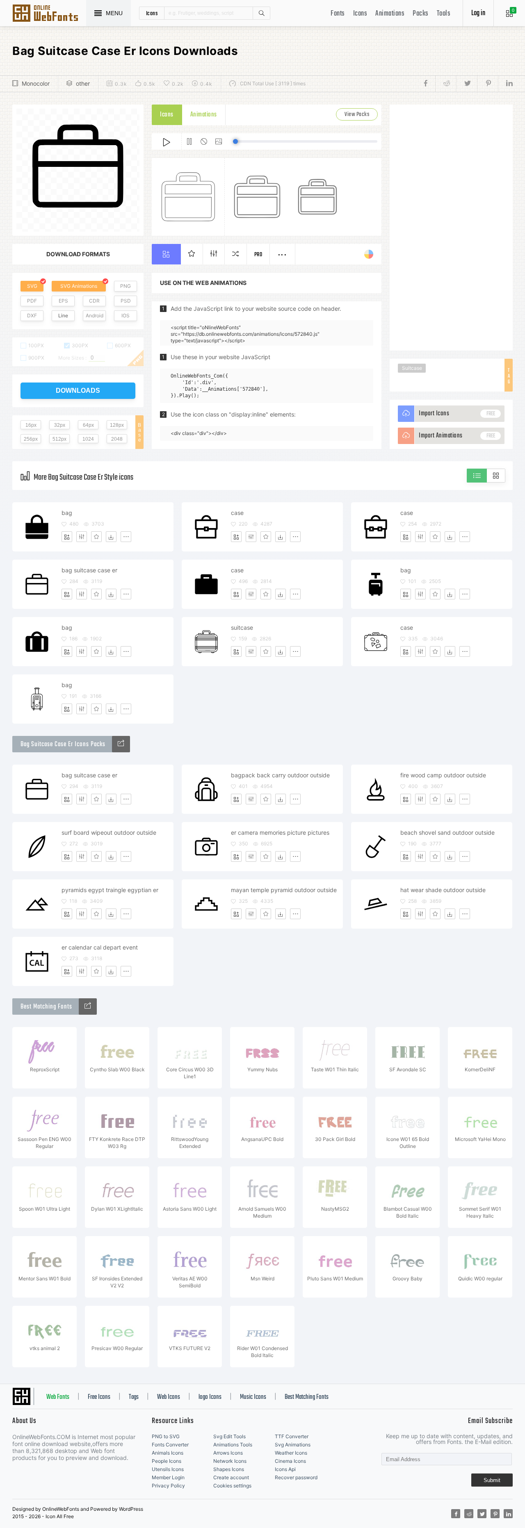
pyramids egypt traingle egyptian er (110, 889)
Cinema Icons (290, 1461)
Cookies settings (232, 1485)
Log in (478, 13)
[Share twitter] (466, 83)
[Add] (67, 536)
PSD (126, 301)
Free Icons (99, 1397)
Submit (492, 1480)
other (83, 83)
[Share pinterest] (487, 83)
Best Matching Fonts (307, 1397)
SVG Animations (78, 286)
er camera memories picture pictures (280, 832)
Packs (421, 14)
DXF (32, 315)
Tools (444, 14)
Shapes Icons (228, 1469)
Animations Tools (232, 1444)
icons (152, 13)
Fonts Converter (170, 1444)
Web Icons (168, 1397)
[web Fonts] (88, 1006)
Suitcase (412, 368)
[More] (126, 536)
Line (63, 315)
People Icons (166, 1461)
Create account (231, 1477)
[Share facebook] (428, 83)
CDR (94, 301)
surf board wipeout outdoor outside (109, 832)
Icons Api (285, 1469)
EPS (63, 301)
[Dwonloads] (111, 536)
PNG (125, 286)
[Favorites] (96, 536)
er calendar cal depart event (100, 947)
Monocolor (36, 83)
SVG (32, 286)
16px (31, 425)
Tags (134, 1397)
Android (94, 315)
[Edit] (81, 536)
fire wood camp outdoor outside (443, 775)
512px (59, 439)
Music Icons (253, 1397)
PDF (32, 301)
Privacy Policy (168, 1485)
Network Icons (230, 1461)
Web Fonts (57, 1397)
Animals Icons (167, 1453)
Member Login (168, 1477)
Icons (360, 14)
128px (117, 425)
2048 (117, 439)
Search (261, 13)
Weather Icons (291, 1453)
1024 (88, 439)
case (237, 512)
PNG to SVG (166, 1436)
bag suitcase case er (89, 570)
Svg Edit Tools (229, 1436)
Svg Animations (292, 1444)
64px (88, 425)
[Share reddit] (445, 83)
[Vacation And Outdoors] (121, 744)
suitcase (242, 627)
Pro (258, 255)
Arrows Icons (228, 1453)
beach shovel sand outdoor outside (447, 832)
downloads (78, 390)
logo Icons (210, 1397)
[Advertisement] (451, 228)
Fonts (338, 14)
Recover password (296, 1477)
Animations (389, 14)
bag (67, 512)
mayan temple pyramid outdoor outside (284, 889)
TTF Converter (291, 1436)
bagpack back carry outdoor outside (280, 775)
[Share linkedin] (505, 83)
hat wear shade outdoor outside (443, 889)
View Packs (357, 114)
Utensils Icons (168, 1469)
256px (31, 439)
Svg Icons (49, 14)
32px (59, 425)
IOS (125, 315)
